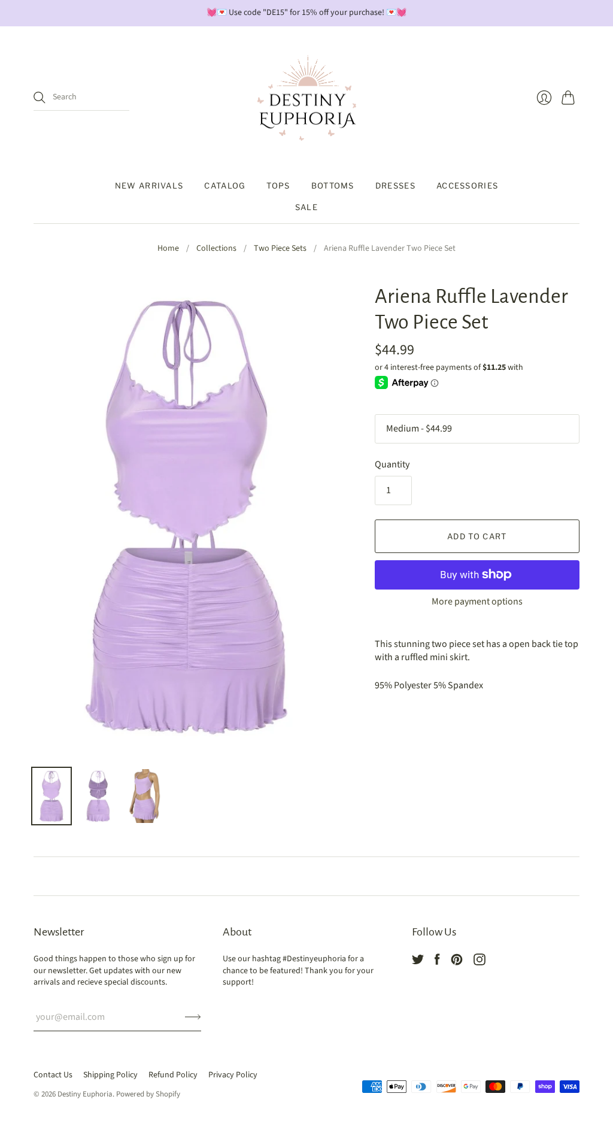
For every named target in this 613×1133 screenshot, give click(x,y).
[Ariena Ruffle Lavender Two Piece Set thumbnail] (51, 796)
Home (168, 248)
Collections (216, 248)
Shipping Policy (110, 1075)
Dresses (395, 185)
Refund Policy (173, 1075)
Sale (306, 207)
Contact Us (53, 1075)
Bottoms (332, 185)
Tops (278, 185)
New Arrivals (149, 185)
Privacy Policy (232, 1075)
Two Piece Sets (280, 248)
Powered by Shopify (148, 1094)
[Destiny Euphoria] (306, 98)
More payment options (477, 601)
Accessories (467, 185)
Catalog (224, 185)
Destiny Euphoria (85, 1094)
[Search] (39, 98)
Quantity (392, 464)
